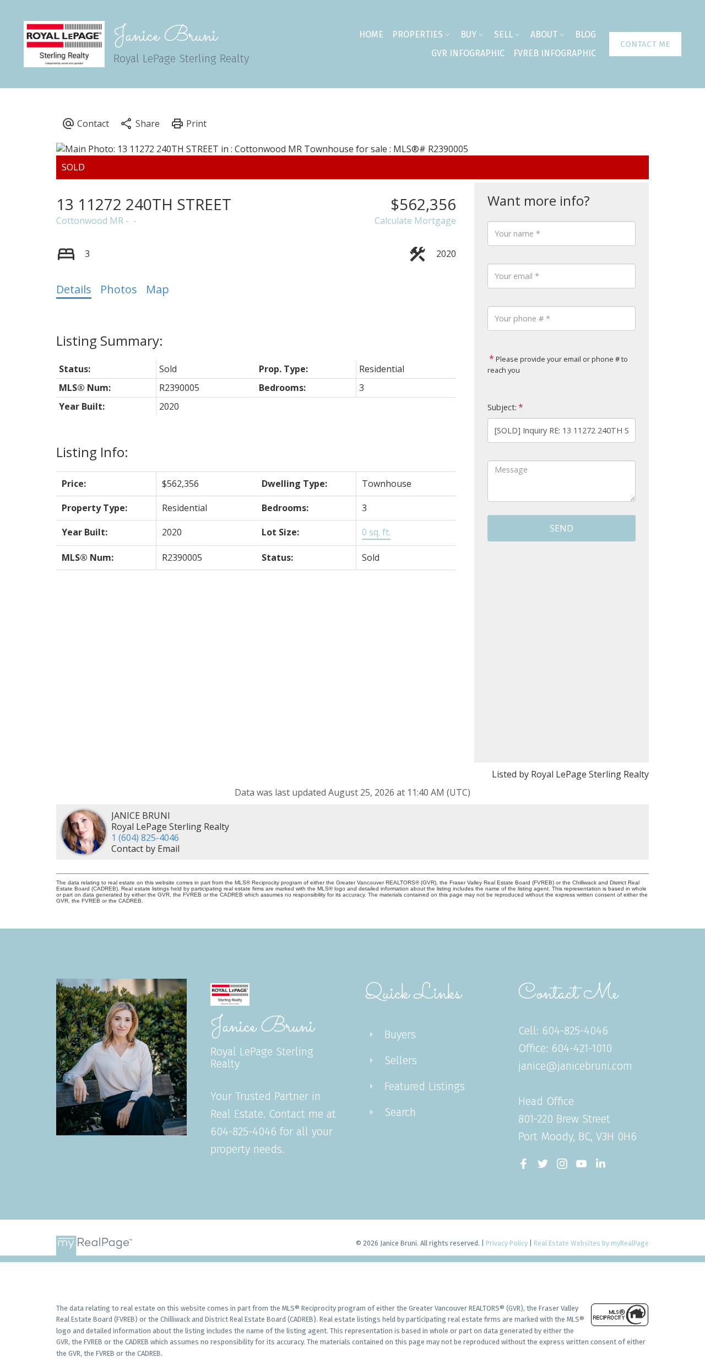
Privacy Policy (507, 1243)
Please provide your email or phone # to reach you (557, 364)
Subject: (502, 407)
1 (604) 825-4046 (145, 837)
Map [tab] (157, 289)
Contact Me (645, 44)
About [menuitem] (543, 34)
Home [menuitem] (371, 34)
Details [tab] (73, 289)
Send (561, 528)
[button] (645, 44)
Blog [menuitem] (585, 34)
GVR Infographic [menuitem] (468, 53)
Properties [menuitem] (417, 34)
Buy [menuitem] (468, 34)
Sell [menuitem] (503, 34)
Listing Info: (92, 452)
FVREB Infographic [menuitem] (554, 53)
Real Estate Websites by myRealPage (591, 1243)
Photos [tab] (118, 289)
